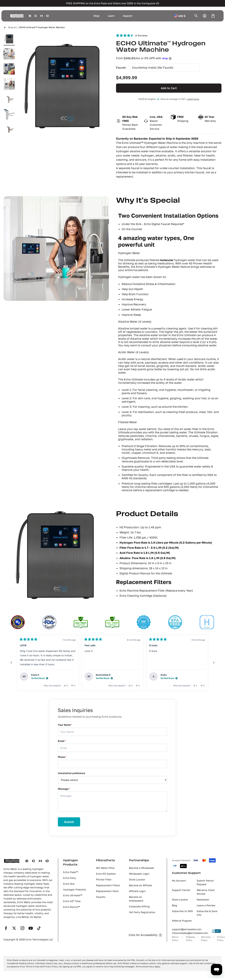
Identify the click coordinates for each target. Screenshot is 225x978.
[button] (40, 84)
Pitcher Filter (103, 879)
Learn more (193, 99)
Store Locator (137, 879)
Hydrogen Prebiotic (74, 889)
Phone (62, 756)
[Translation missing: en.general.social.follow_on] (6, 928)
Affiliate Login (137, 891)
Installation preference (71, 773)
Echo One (69, 883)
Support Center (181, 890)
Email (62, 740)
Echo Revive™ (71, 906)
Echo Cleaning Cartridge (136, 595)
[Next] (214, 662)
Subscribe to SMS (182, 911)
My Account (179, 880)
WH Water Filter (105, 867)
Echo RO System (106, 873)
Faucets (100, 896)
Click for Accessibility (143, 935)
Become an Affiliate (140, 885)
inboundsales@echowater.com (190, 932)
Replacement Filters (108, 885)
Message (64, 788)
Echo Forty (69, 877)
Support (127, 15)
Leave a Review (206, 905)
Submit (69, 822)
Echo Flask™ (70, 872)
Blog (174, 905)
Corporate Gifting (139, 906)
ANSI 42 (127, 478)
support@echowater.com (186, 929)
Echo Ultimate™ (72, 895)
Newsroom (203, 899)
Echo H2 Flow (72, 901)
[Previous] (11, 662)
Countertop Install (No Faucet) (152, 67)
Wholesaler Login (139, 873)
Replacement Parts (107, 891)
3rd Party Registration (142, 912)
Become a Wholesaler (141, 867)
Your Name (65, 724)
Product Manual (139, 573)
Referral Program (182, 920)
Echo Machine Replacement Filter (142, 590)
